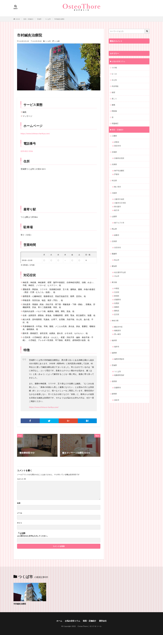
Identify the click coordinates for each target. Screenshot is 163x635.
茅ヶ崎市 (117, 334)
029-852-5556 (27, 151)
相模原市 (117, 330)
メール (19, 513)
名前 (18, 503)
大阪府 (114, 193)
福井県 (114, 340)
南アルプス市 (119, 223)
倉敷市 (116, 235)
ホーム (59, 621)
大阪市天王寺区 (120, 203)
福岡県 (114, 353)
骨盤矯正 (115, 123)
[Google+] (68, 420)
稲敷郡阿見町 (119, 375)
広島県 (114, 241)
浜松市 (116, 400)
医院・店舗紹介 (29, 19)
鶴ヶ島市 (117, 187)
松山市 (116, 260)
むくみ (114, 74)
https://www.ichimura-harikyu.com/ (35, 133)
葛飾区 (116, 307)
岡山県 (114, 229)
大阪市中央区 (119, 199)
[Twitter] (49, 420)
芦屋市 (116, 174)
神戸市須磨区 (119, 171)
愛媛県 (114, 254)
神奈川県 (115, 321)
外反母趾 (115, 86)
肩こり (114, 99)
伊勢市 (116, 142)
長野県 (114, 381)
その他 (114, 68)
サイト (19, 523)
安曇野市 (117, 388)
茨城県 (39, 19)
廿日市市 (117, 247)
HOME (18, 19)
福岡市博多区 (119, 359)
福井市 (116, 347)
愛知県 (114, 266)
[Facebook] (30, 420)
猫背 (113, 92)
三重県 (114, 136)
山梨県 (114, 216)
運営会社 (103, 621)
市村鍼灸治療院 (59, 19)
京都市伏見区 (119, 158)
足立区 (116, 314)
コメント (21, 479)
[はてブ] (87, 420)
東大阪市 (117, 206)
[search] (147, 31)
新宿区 (116, 296)
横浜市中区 (118, 327)
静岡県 (114, 394)
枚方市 (116, 210)
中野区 (116, 288)
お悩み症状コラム (118, 61)
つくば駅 (57, 41)
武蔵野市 (117, 300)
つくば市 (48, 19)
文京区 (116, 292)
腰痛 (113, 105)
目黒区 (116, 303)
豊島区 (116, 311)
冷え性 (114, 80)
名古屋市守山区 (120, 272)
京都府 (114, 152)
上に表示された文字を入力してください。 (33, 536)
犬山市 (116, 276)
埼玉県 (114, 180)
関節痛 (114, 111)
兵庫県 (114, 164)
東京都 (114, 282)
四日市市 (117, 146)
